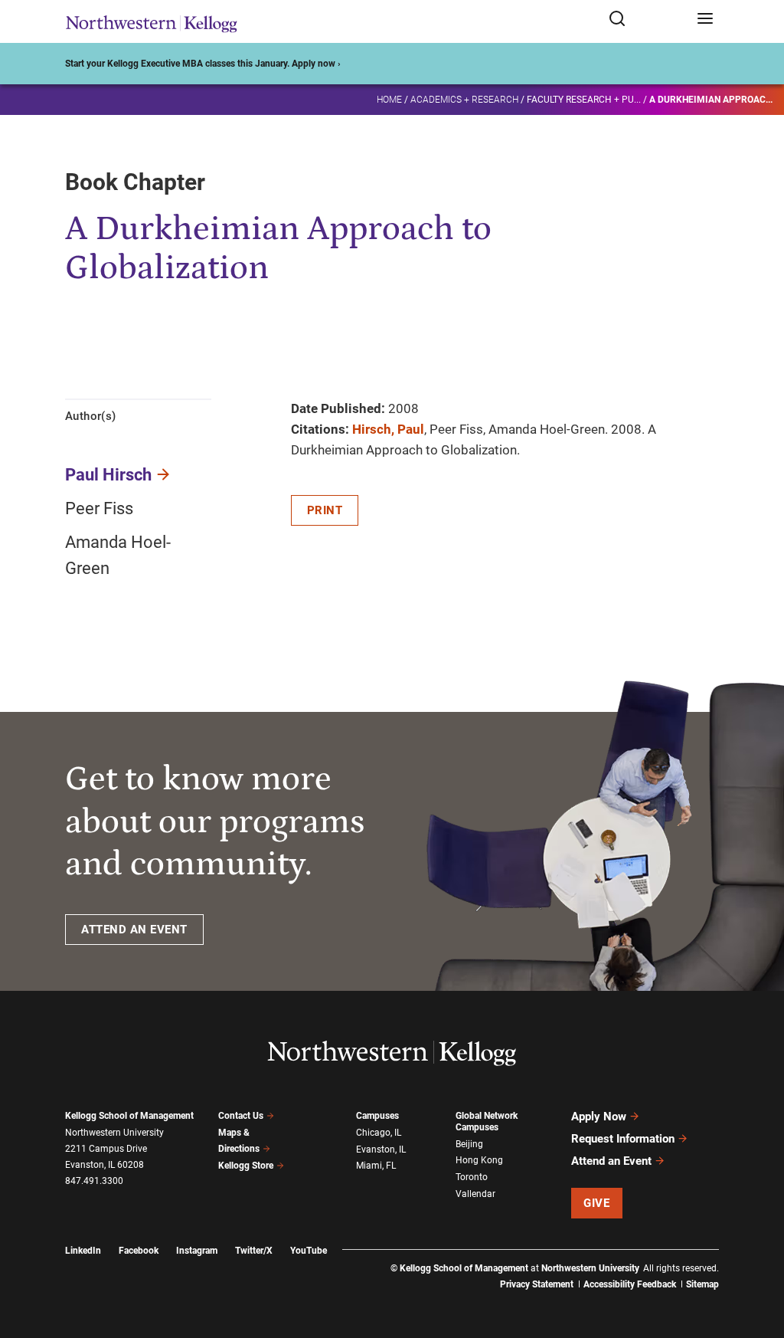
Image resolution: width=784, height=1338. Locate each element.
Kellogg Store (245, 1165)
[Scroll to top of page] (758, 1259)
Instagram (196, 1250)
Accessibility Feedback (629, 1284)
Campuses (377, 1115)
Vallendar (475, 1194)
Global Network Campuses (487, 1121)
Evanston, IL (381, 1149)
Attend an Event (611, 1161)
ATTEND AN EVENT (134, 929)
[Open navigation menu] (705, 19)
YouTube (308, 1250)
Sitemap (702, 1284)
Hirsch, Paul (388, 429)
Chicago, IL (378, 1132)
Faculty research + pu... (584, 99)
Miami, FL (376, 1165)
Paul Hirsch (108, 474)
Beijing (469, 1144)
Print (325, 510)
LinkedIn (83, 1250)
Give (596, 1203)
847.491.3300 (94, 1181)
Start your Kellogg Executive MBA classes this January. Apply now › (203, 63)
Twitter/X (254, 1250)
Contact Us (240, 1115)
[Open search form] (647, 19)
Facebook (138, 1250)
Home (389, 99)
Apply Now (598, 1116)
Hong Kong (479, 1160)
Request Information (623, 1139)
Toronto (472, 1177)
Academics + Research (464, 99)
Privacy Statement (536, 1284)
